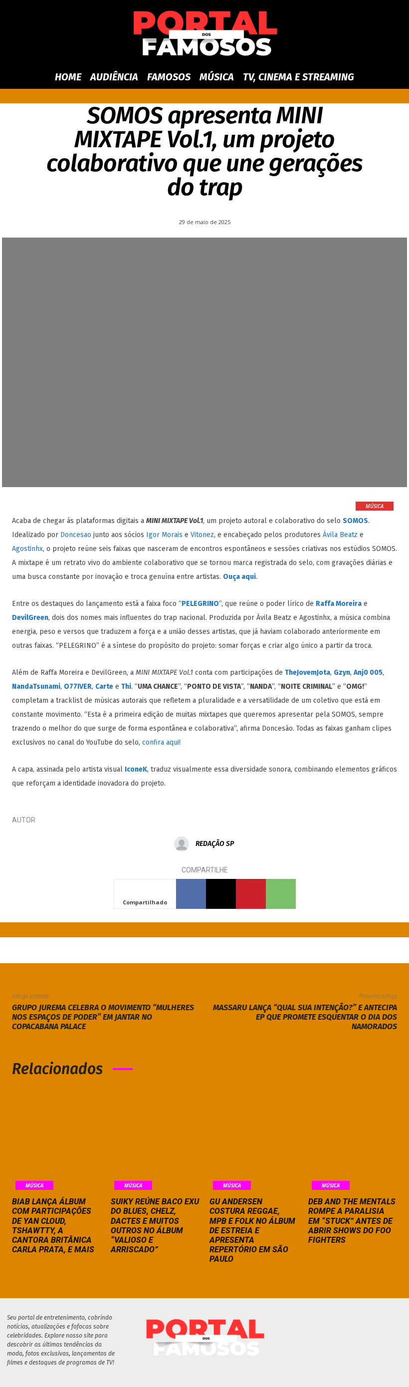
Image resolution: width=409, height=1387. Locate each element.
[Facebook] (191, 894)
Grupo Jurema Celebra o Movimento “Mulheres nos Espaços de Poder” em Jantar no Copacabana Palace (103, 1017)
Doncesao (75, 535)
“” (200, 603)
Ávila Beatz (340, 535)
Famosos (169, 77)
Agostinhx (27, 549)
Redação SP (215, 843)
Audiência (114, 77)
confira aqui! (161, 742)
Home (68, 77)
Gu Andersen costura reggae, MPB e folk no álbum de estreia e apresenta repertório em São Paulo (252, 1230)
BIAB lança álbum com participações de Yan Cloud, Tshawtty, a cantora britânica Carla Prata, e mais (53, 1225)
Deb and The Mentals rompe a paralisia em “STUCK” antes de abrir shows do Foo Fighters (352, 1221)
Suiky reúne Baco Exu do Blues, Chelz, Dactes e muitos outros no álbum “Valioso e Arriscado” (155, 1225)
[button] (377, 77)
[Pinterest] (251, 894)
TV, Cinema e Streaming (298, 77)
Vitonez (202, 535)
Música (217, 77)
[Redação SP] (184, 843)
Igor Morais (164, 535)
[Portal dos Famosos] (204, 33)
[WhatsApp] (281, 894)
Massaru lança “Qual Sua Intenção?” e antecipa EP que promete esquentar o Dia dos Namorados (305, 1017)
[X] (221, 894)
